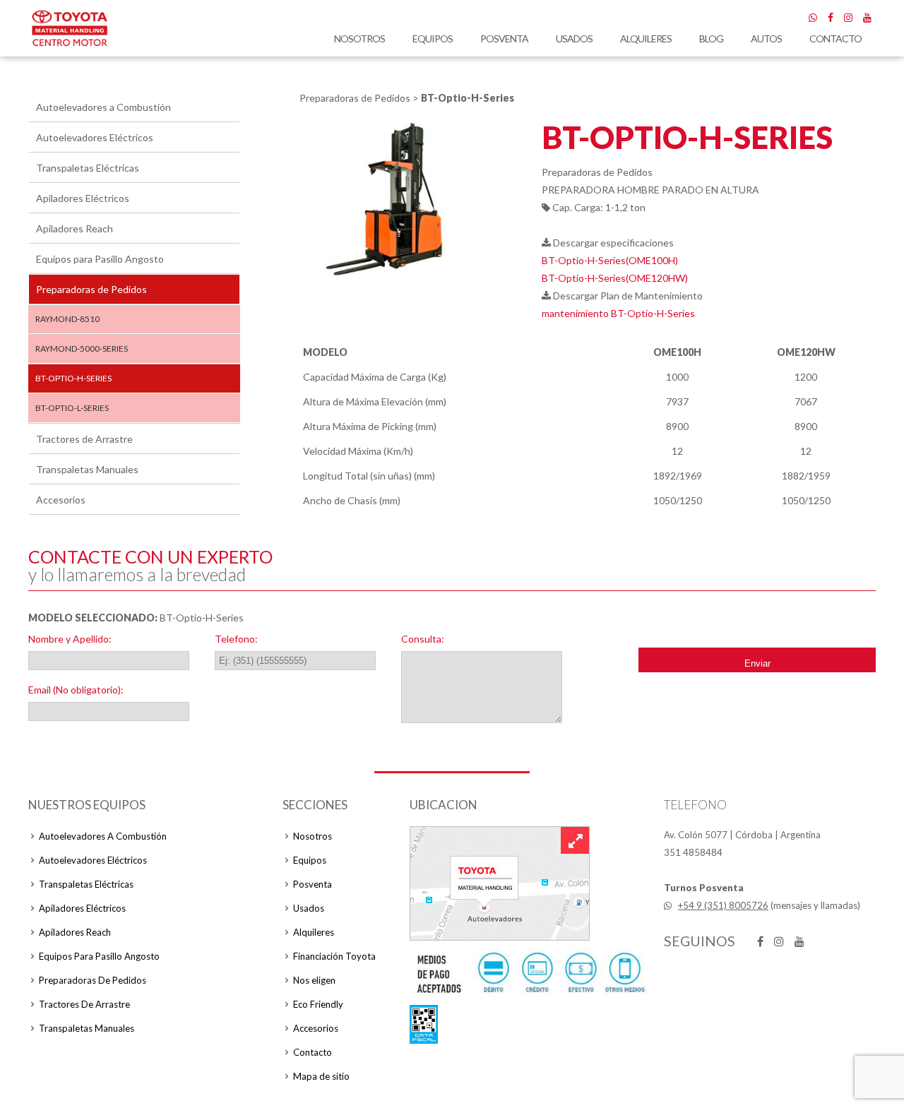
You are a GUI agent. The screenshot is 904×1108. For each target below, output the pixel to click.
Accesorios (60, 500)
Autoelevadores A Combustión (103, 836)
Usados (574, 38)
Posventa (504, 38)
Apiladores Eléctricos (82, 198)
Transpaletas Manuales (87, 469)
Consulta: (422, 639)
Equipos (432, 38)
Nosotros (359, 38)
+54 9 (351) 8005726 (723, 905)
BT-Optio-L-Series (72, 408)
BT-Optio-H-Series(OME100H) (610, 260)
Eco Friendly (318, 1004)
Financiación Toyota (334, 956)
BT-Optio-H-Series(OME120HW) (615, 278)
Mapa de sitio (321, 1076)
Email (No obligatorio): (76, 690)
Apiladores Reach (74, 228)
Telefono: (236, 639)
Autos (766, 38)
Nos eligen (314, 980)
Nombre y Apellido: (70, 639)
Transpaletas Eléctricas (87, 168)
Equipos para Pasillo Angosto (100, 259)
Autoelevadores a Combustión (103, 107)
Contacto (835, 38)
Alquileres (646, 38)
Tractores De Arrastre (84, 1004)
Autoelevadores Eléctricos (94, 137)
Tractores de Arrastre (84, 439)
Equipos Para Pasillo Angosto (99, 956)
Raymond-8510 (67, 319)
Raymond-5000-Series (81, 348)
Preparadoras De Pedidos (92, 980)
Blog (711, 38)
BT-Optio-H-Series (73, 378)
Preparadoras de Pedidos (91, 289)
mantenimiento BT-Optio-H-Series (618, 313)
